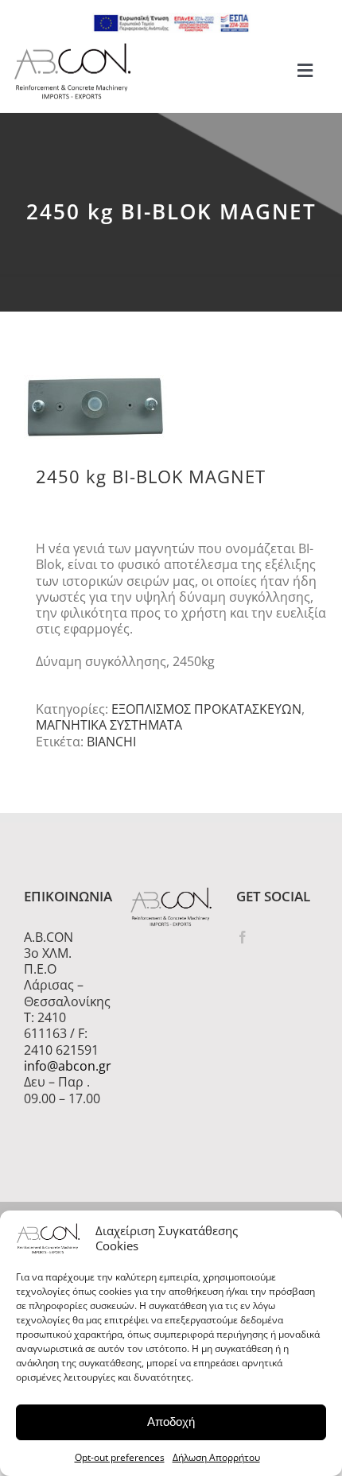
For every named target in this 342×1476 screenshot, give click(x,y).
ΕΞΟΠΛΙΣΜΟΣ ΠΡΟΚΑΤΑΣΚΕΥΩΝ (206, 709)
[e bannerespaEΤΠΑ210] (171, 19)
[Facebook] (242, 937)
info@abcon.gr (65, 1066)
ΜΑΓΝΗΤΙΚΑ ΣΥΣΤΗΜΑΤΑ (109, 725)
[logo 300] (72, 47)
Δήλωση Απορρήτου (216, 1457)
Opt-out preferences (120, 1457)
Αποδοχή (171, 1421)
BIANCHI (111, 741)
